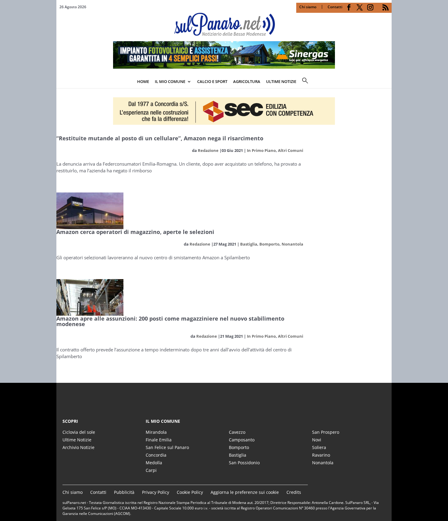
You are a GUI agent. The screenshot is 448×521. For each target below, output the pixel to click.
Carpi (151, 470)
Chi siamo (307, 7)
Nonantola (292, 244)
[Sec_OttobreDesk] (224, 111)
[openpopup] (387, 82)
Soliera (319, 447)
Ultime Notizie (76, 440)
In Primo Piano (261, 150)
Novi (316, 440)
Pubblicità (124, 492)
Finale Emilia (159, 440)
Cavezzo (237, 432)
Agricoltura (246, 81)
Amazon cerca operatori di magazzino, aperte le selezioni (135, 231)
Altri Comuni (290, 150)
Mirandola (156, 432)
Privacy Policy (155, 492)
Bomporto (269, 244)
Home (143, 81)
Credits (293, 492)
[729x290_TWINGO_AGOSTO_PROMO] (224, 67)
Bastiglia (248, 244)
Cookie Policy (190, 492)
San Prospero (325, 432)
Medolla (154, 462)
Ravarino (321, 455)
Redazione (208, 150)
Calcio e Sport (212, 81)
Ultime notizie (281, 81)
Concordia (156, 455)
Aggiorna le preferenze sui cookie (245, 492)
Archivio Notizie (78, 447)
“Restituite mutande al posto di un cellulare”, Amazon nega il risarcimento (159, 138)
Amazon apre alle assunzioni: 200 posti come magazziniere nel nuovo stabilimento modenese (170, 321)
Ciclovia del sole (78, 432)
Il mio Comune (170, 81)
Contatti (335, 7)
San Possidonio (244, 462)
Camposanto (241, 440)
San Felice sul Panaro (167, 447)
